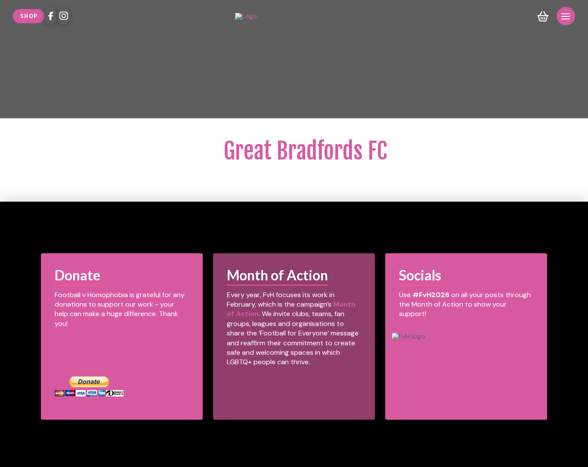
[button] (543, 16)
